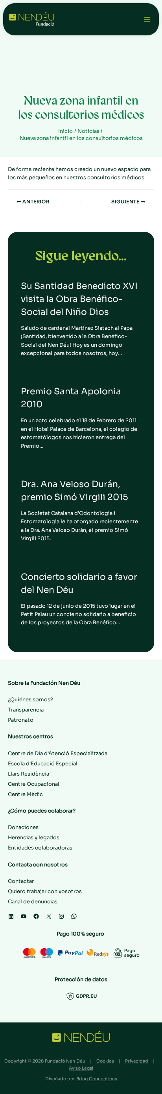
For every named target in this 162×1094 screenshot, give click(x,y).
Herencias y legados (33, 837)
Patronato (20, 720)
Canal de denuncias (32, 901)
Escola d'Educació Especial (42, 763)
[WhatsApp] (74, 916)
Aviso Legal (81, 1068)
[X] (49, 916)
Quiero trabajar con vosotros (45, 891)
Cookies (105, 1061)
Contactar (21, 881)
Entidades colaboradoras (40, 847)
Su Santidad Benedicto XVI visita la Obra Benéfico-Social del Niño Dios (79, 299)
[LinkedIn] (11, 916)
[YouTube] (23, 916)
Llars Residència (28, 773)
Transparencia (26, 709)
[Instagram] (61, 916)
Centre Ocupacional (33, 784)
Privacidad (136, 1061)
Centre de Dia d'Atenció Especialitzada (57, 753)
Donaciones (23, 827)
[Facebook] (36, 916)
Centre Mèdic (25, 794)
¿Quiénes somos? (30, 699)
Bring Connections (96, 1078)
